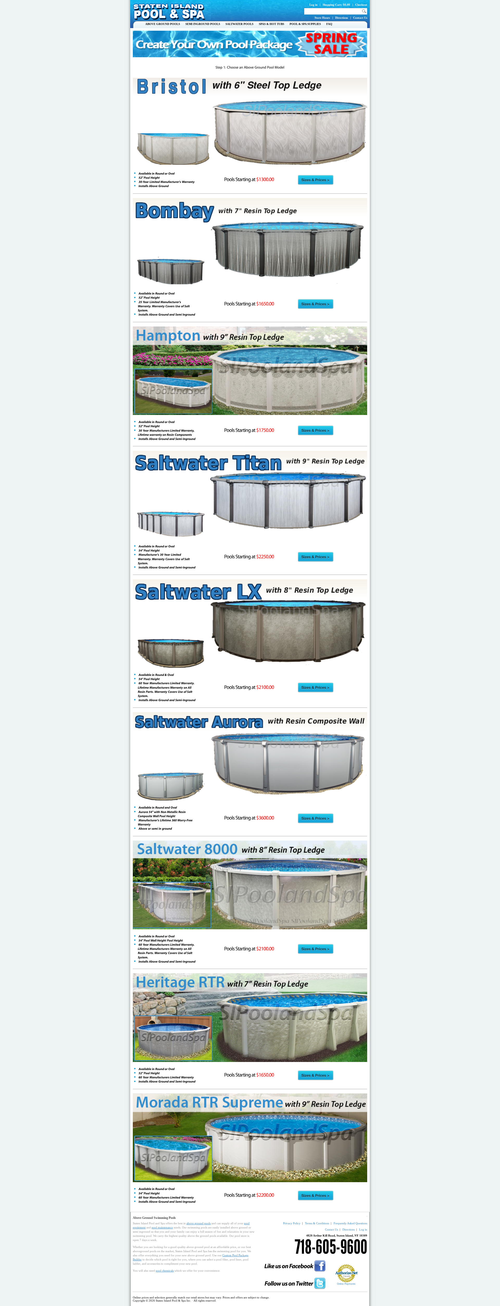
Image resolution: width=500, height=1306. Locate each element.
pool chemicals (165, 1270)
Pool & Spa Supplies (305, 23)
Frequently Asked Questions (350, 1223)
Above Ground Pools (162, 23)
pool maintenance (162, 1227)
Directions (341, 17)
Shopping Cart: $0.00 (336, 4)
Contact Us (360, 17)
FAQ (329, 23)
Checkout (361, 4)
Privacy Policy (292, 1223)
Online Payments (346, 1284)
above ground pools (198, 1223)
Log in (313, 4)
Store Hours (322, 17)
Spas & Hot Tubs (271, 23)
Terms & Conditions (317, 1223)
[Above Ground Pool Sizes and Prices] (315, 180)
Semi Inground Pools (202, 23)
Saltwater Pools (239, 23)
